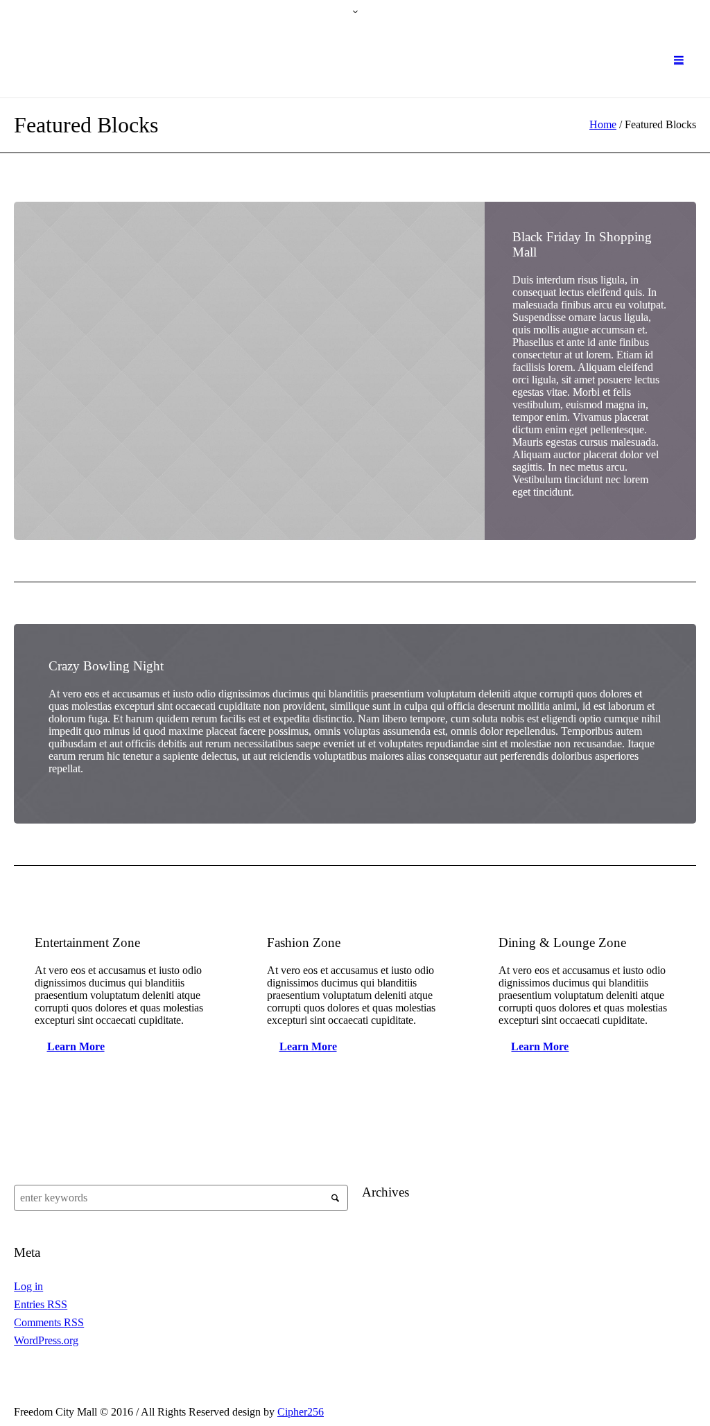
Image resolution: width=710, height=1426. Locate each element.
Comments (49, 1322)
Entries (40, 1304)
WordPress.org (46, 1340)
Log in (28, 1286)
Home (602, 124)
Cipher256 (300, 1412)
